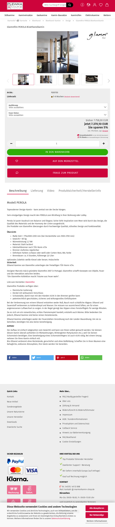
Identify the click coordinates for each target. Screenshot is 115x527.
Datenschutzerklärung (60, 518)
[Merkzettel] (101, 5)
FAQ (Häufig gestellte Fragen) (75, 396)
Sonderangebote (14, 407)
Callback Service (69, 428)
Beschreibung (18, 190)
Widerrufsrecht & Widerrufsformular (78, 410)
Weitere (107, 15)
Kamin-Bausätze (59, 15)
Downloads (12, 422)
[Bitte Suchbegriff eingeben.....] (69, 5)
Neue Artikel (12, 402)
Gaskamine (42, 15)
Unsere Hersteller (15, 417)
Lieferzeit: (11, 96)
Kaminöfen (76, 15)
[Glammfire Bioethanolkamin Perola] (57, 52)
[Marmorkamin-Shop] (16, 6)
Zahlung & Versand (70, 405)
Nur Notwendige (97, 515)
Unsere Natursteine (15, 412)
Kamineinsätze (26, 15)
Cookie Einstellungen (71, 442)
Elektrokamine (92, 15)
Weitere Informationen (97, 521)
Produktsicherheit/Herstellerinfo (80, 190)
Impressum (67, 415)
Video (50, 190)
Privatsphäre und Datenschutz (75, 423)
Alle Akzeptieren (96, 508)
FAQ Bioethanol (69, 437)
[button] (88, 5)
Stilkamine (9, 15)
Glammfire (30, 282)
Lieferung (37, 190)
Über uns (66, 401)
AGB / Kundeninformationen (75, 419)
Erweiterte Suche (14, 427)
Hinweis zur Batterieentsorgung (76, 432)
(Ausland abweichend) (72, 97)
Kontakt (10, 396)
